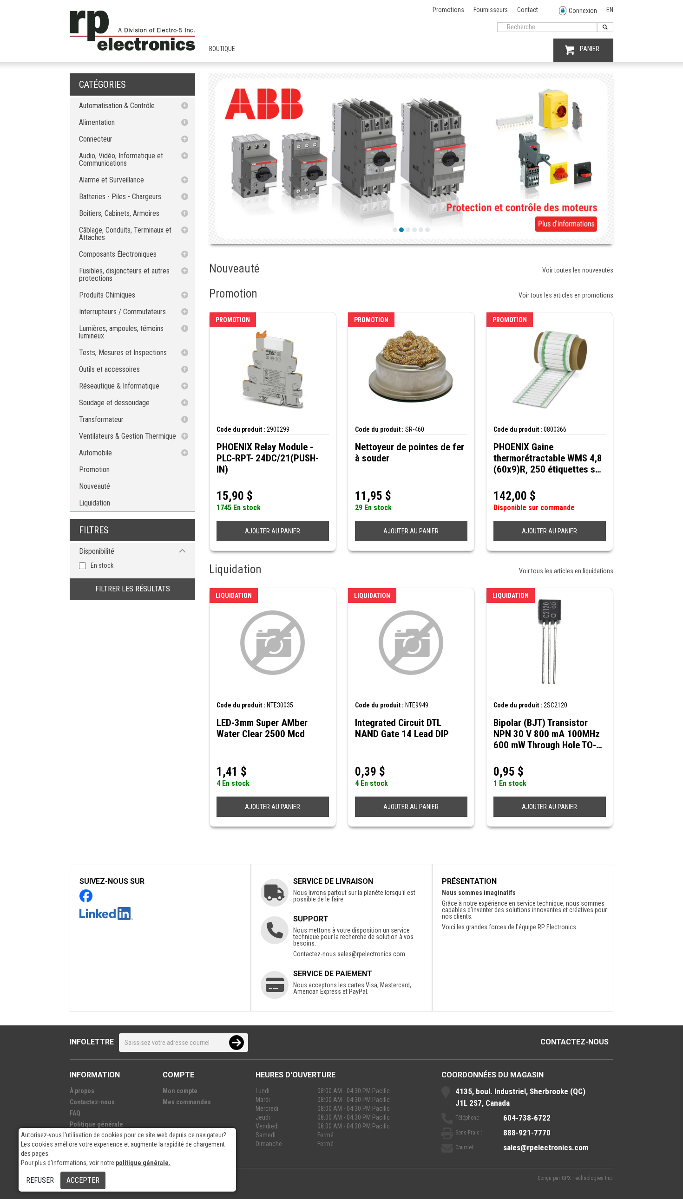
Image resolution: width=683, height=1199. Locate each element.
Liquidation (94, 503)
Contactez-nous (574, 1041)
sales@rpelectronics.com (371, 954)
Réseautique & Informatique (119, 386)
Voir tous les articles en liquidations (566, 571)
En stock (102, 565)
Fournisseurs (490, 9)
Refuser (40, 1180)
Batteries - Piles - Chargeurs (120, 196)
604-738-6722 (527, 1117)
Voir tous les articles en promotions (566, 295)
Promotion (94, 469)
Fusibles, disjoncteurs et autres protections (124, 274)
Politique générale (96, 1124)
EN (609, 9)
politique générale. (143, 1163)
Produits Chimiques (107, 295)
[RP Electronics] (132, 48)
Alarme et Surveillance (111, 179)
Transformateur (101, 419)
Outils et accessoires (109, 369)
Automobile (95, 452)
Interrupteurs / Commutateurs (122, 311)
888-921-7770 (527, 1132)
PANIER (589, 48)
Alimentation (97, 122)
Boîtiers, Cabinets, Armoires (119, 213)
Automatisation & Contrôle (117, 105)
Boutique (222, 48)
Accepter (82, 1180)
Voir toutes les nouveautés (577, 270)
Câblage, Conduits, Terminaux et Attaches (125, 234)
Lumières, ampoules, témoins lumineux (121, 332)
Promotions (448, 9)
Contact (527, 9)
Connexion (583, 10)
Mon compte (180, 1091)
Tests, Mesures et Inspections (123, 352)
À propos (82, 1091)
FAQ (75, 1113)
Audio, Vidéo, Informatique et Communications (121, 159)
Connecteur (95, 139)
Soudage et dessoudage (114, 402)
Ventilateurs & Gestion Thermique (127, 436)
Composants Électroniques (118, 254)
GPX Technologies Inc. (587, 1178)
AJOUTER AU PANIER (272, 531)
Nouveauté (94, 486)
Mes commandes (187, 1102)
